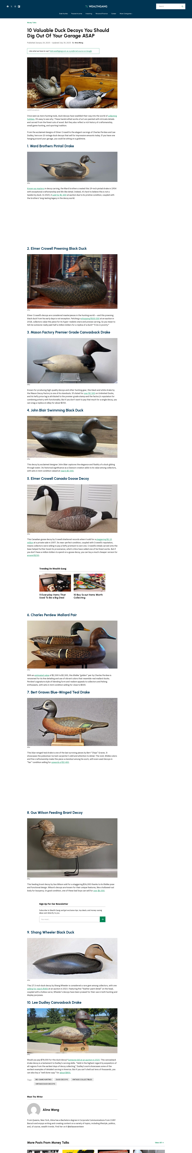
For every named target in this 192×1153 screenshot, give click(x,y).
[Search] (182, 6)
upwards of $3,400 (60, 762)
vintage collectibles (82, 1079)
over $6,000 (99, 890)
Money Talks (31, 23)
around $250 (33, 555)
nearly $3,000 (67, 471)
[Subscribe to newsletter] (102, 919)
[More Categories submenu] (132, 13)
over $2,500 (89, 393)
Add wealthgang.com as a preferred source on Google (71, 51)
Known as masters (35, 188)
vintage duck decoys (45, 1084)
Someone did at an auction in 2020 (84, 1060)
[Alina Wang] (33, 1109)
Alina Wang (79, 43)
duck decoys (62, 1079)
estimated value (42, 675)
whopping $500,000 (90, 318)
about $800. (65, 1072)
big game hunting (44, 1079)
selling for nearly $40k (37, 988)
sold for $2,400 (59, 195)
